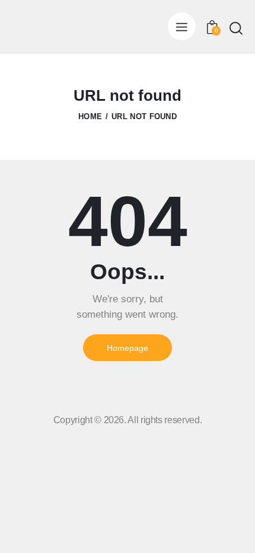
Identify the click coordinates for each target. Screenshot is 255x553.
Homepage (127, 348)
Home (90, 116)
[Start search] (235, 28)
